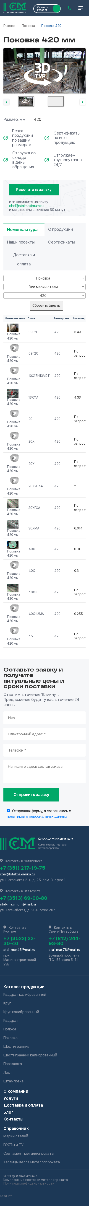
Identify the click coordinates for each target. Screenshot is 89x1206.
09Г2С (33, 332)
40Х (32, 549)
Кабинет (6, 1196)
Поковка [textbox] (43, 278)
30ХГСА (34, 508)
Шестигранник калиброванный (30, 1055)
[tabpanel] (44, 70)
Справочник (16, 1128)
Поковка (10, 1038)
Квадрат (10, 1020)
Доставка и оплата (23, 1105)
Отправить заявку (31, 794)
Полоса (9, 1029)
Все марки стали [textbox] (43, 287)
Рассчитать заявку (34, 189)
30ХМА (34, 528)
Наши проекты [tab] (21, 242)
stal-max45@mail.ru (19, 950)
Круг (7, 1003)
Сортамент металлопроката (28, 1153)
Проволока (12, 1064)
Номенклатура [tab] (22, 229)
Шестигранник (16, 1046)
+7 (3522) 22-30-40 (19, 941)
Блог (8, 1112)
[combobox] (44, 278)
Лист (7, 1072)
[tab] (26, 101)
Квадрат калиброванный (24, 994)
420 (57, 332)
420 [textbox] (43, 295)
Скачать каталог (42, 9)
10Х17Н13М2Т (39, 376)
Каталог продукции (23, 986)
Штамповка (13, 1081)
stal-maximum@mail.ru (18, 904)
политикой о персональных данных (37, 816)
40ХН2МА (36, 614)
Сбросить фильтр (46, 305)
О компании (15, 1091)
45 (31, 636)
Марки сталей (15, 1136)
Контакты (13, 1119)
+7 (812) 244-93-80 (65, 941)
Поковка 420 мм (13, 336)
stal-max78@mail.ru (64, 950)
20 (30, 419)
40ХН (33, 592)
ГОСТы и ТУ (13, 1145)
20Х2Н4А (36, 486)
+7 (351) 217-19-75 (22, 867)
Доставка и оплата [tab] (24, 259)
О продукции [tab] (60, 229)
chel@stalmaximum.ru (26, 206)
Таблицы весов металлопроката (31, 1162)
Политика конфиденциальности (28, 1183)
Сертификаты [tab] (61, 242)
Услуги (10, 1098)
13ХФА (33, 397)
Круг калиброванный (21, 1012)
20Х (31, 441)
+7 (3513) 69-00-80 (23, 897)
